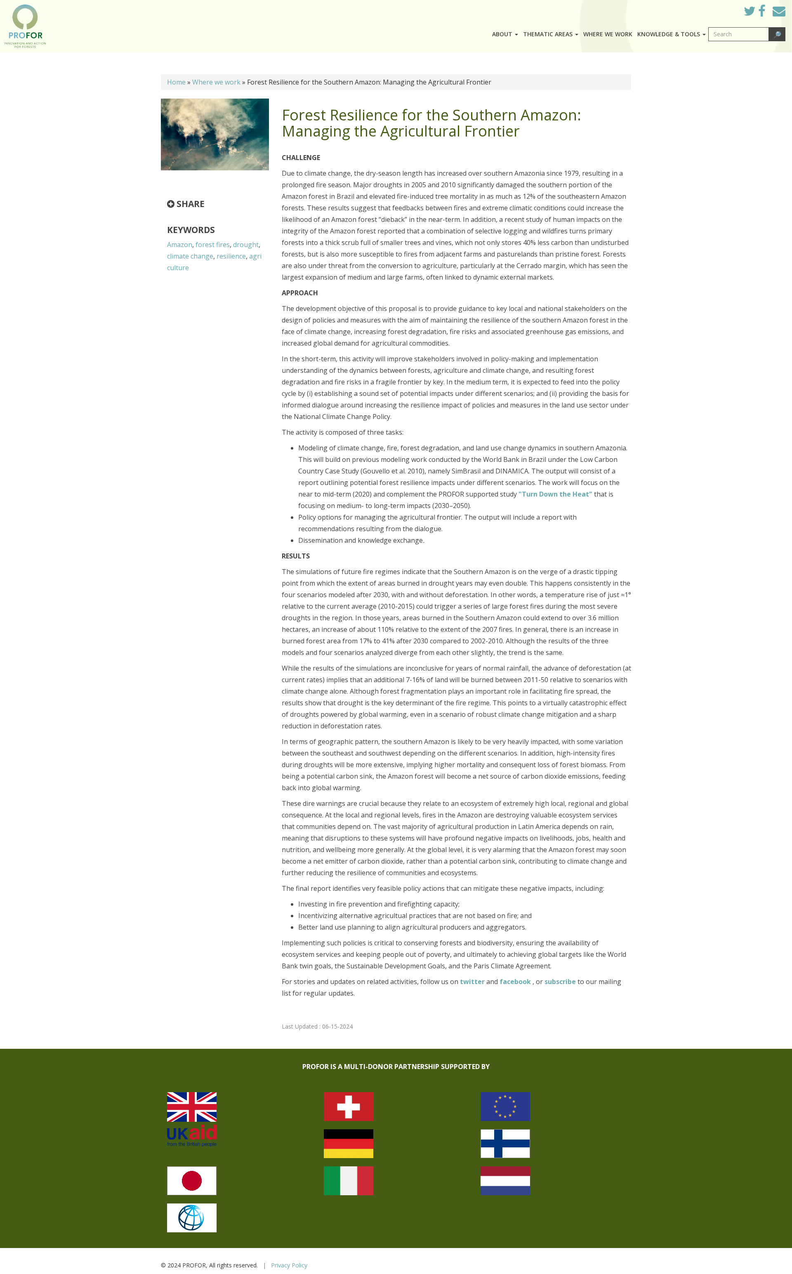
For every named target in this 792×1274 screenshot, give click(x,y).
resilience (231, 256)
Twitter (756, 13)
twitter (473, 981)
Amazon (179, 244)
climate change (190, 256)
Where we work (607, 34)
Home (176, 82)
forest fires (213, 244)
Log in (725, 9)
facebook (516, 981)
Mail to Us (779, 11)
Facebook (768, 13)
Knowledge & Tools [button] (669, 34)
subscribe (560, 981)
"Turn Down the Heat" (555, 494)
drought (246, 244)
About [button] (503, 34)
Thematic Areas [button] (548, 34)
